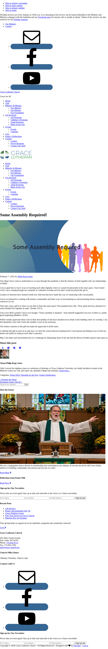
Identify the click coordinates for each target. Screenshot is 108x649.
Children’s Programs (19, 182)
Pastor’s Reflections (13, 199)
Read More (5, 473)
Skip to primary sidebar (15, 8)
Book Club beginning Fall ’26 (17, 511)
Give (7, 196)
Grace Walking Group (14, 513)
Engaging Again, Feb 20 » (11, 382)
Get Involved (10, 178)
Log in (85, 646)
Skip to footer (11, 10)
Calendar (14, 194)
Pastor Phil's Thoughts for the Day (24, 375)
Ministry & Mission (13, 168)
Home (7, 163)
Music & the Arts (18, 187)
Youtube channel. (20, 19)
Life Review (10, 508)
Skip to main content (13, 5)
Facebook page (44, 17)
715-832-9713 (12, 543)
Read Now (5, 483)
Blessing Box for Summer (16, 518)
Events (8, 189)
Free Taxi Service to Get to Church (19, 516)
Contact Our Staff (18, 208)
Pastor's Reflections (47, 375)
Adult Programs (17, 185)
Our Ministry (16, 170)
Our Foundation (17, 175)
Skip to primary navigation (16, 3)
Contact (8, 201)
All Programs (16, 180)
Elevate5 (77, 646)
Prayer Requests (17, 206)
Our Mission (16, 173)
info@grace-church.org (9, 547)
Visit (7, 166)
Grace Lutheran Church (10, 92)
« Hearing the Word (8, 379)
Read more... (64, 371)
